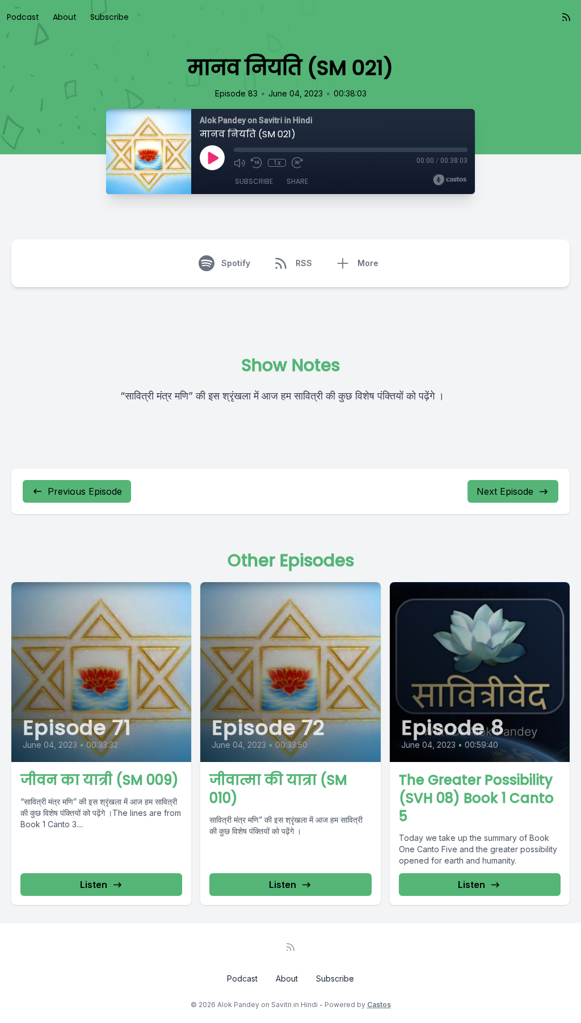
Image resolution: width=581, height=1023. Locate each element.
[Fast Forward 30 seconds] (297, 163)
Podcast (23, 17)
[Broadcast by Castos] (449, 180)
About (65, 17)
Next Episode (505, 491)
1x (277, 163)
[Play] (212, 157)
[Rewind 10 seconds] (256, 163)
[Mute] (239, 163)
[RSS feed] (566, 17)
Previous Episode (85, 491)
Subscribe (109, 17)
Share (297, 181)
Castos (379, 1004)
